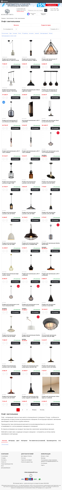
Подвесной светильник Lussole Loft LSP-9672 (9, 213)
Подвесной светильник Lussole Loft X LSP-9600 (9, 366)
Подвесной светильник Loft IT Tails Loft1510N (31, 151)
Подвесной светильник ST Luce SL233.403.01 (49, 59)
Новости (3, 462)
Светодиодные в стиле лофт (9, 35)
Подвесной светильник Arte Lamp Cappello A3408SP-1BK (30, 397)
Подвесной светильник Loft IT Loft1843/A (31, 274)
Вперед (34, 409)
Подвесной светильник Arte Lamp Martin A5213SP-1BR (30, 366)
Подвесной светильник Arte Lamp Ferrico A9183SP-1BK (30, 243)
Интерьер (12, 440)
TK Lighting (25, 33)
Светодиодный (44, 33)
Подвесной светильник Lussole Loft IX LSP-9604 (49, 366)
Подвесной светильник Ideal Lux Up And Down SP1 (50, 121)
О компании (4, 456)
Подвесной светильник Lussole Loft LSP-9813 (29, 213)
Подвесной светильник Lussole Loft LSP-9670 (48, 182)
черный (37, 33)
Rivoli (19, 33)
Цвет (17, 440)
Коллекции (44, 463)
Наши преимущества (7, 463)
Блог (2, 465)
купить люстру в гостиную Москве (33, 483)
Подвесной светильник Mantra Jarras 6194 (51, 243)
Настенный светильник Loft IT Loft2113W (31, 121)
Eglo (11, 33)
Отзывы (3, 458)
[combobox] (10, 29)
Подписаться (51, 5)
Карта (42, 465)
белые (50, 33)
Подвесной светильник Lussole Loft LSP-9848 (9, 335)
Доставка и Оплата (26, 456)
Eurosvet (15, 33)
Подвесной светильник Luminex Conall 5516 (48, 305)
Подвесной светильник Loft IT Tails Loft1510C (11, 151)
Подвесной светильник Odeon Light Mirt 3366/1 (31, 90)
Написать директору (27, 462)
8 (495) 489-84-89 (21, 8)
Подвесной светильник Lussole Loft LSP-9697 (9, 397)
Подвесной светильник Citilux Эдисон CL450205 (50, 397)
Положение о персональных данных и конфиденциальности (49, 460)
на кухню (31, 33)
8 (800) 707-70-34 (21, 10)
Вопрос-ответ (45, 456)
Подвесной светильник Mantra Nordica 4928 (31, 335)
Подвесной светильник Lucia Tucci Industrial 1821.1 (10, 305)
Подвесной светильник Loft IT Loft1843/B (50, 274)
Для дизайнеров (5, 467)
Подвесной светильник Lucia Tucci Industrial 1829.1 (30, 305)
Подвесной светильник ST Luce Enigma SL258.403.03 (49, 90)
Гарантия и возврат (26, 460)
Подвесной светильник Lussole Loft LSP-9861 (48, 213)
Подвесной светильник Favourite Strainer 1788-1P (29, 59)
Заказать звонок (20, 11)
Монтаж (4, 440)
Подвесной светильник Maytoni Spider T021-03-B (9, 90)
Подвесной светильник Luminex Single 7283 (9, 182)
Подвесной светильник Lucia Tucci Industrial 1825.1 (50, 151)
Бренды (43, 458)
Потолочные (5, 33)
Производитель (52, 440)
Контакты (3, 460)
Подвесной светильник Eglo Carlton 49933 (10, 274)
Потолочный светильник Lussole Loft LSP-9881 (49, 335)
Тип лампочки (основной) (37, 440)
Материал (24, 440)
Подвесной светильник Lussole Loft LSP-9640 (29, 182)
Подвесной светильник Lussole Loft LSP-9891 (9, 243)
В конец (42, 409)
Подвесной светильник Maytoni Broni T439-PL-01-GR (10, 59)
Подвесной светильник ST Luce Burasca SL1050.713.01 (10, 121)
